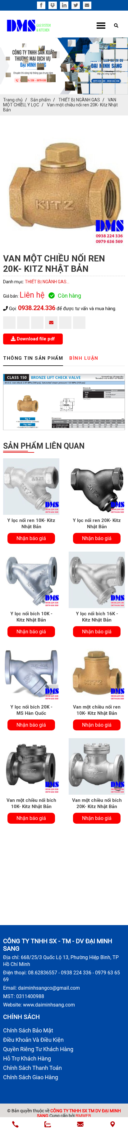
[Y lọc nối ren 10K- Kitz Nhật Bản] (31, 486)
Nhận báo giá (31, 538)
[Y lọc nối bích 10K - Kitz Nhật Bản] (31, 580)
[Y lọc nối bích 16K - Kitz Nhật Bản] (97, 580)
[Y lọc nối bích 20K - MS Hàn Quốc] (31, 673)
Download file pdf (35, 339)
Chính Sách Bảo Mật (28, 1030)
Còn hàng (69, 295)
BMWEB (83, 1115)
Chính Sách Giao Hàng (30, 1077)
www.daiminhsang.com (49, 1005)
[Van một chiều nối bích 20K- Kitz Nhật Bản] (97, 766)
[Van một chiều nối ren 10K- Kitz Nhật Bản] (97, 673)
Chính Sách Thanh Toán (32, 1068)
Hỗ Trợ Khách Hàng (27, 1058)
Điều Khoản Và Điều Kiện (33, 1039)
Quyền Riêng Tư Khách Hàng (38, 1049)
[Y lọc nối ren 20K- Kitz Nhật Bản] (97, 486)
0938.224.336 (36, 308)
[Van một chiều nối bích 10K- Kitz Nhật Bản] (31, 766)
